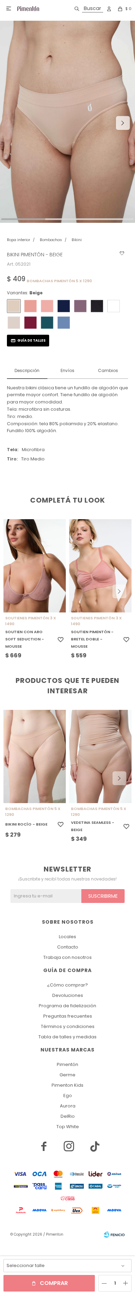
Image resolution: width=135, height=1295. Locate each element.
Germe (67, 1075)
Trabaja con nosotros (67, 957)
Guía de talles (31, 340)
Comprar (54, 1283)
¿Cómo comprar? (67, 985)
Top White (67, 1126)
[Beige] (14, 306)
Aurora (67, 1106)
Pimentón (67, 1064)
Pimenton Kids (67, 1085)
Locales (67, 936)
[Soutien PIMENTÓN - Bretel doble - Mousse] (100, 565)
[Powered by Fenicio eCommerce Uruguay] (114, 1234)
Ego (67, 1095)
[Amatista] (80, 306)
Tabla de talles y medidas (67, 1037)
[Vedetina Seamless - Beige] (100, 756)
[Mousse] (30, 306)
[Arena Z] (14, 323)
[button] (87, 8)
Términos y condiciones (67, 1026)
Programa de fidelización (67, 1005)
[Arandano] (64, 306)
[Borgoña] (30, 323)
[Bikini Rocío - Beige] (34, 756)
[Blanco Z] (113, 306)
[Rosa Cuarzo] (47, 306)
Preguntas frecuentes (67, 1016)
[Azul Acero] (64, 323)
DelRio (68, 1116)
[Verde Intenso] (47, 323)
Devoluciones (67, 995)
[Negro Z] (97, 306)
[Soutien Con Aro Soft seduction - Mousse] (34, 565)
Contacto (67, 947)
